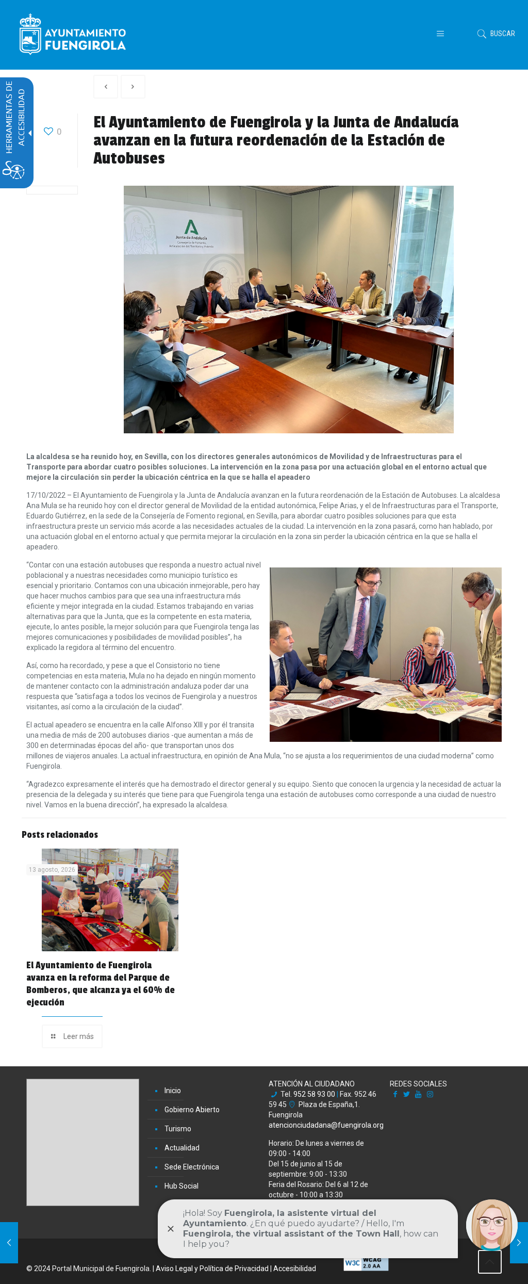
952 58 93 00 (314, 1094)
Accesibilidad (294, 1268)
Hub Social (181, 1186)
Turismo (177, 1129)
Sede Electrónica (191, 1167)
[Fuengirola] (72, 33)
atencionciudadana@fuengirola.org (326, 1125)
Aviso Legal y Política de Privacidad (212, 1268)
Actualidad (182, 1148)
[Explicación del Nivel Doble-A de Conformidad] (366, 1268)
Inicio (172, 1090)
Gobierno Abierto (192, 1110)
